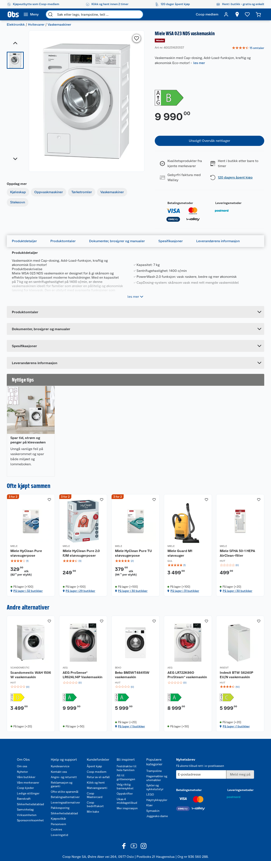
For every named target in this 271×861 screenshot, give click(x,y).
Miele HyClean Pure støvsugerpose (26, 553)
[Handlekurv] (258, 14)
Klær (149, 805)
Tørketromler (81, 192)
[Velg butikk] (237, 14)
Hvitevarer (36, 24)
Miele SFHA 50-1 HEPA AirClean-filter (237, 553)
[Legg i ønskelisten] (136, 38)
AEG (65, 667)
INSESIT (224, 667)
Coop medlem (96, 771)
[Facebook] (124, 846)
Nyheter (22, 771)
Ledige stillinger (28, 793)
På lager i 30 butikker (133, 591)
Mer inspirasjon (127, 808)
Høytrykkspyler (156, 800)
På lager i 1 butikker (131, 726)
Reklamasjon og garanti (61, 784)
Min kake (93, 811)
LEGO (150, 794)
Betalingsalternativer (65, 797)
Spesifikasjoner (170, 241)
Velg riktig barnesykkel (125, 786)
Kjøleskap (18, 192)
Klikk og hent (96, 782)
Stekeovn (17, 202)
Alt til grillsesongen (126, 777)
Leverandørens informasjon (218, 241)
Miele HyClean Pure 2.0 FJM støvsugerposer (81, 553)
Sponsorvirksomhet (30, 820)
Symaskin (152, 810)
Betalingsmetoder (180, 203)
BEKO (118, 667)
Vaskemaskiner (59, 24)
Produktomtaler (63, 241)
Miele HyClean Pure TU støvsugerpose (133, 553)
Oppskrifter (125, 793)
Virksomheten (26, 815)
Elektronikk (16, 24)
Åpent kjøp (94, 766)
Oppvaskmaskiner (48, 192)
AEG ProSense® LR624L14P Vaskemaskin (82, 675)
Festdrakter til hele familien (126, 768)
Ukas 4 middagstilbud (127, 801)
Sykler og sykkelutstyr (154, 787)
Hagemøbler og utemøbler (156, 778)
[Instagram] (143, 846)
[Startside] (13, 14)
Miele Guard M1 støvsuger (179, 553)
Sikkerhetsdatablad (30, 804)
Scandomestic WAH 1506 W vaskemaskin (30, 675)
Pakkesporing (60, 807)
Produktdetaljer (24, 241)
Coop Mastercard (94, 795)
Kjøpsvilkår (58, 818)
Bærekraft (24, 798)
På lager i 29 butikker (80, 591)
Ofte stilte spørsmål (64, 791)
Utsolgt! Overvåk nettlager (209, 141)
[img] (30, 560)
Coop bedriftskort (95, 804)
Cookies (56, 829)
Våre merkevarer (28, 782)
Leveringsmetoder (228, 203)
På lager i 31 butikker (184, 591)
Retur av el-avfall (98, 777)
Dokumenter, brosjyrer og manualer (117, 241)
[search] (50, 14)
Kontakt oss (59, 771)
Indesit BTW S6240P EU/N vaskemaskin (236, 675)
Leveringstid (59, 835)
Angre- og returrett (64, 777)
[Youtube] (134, 846)
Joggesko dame (157, 816)
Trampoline (154, 771)
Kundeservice (60, 766)
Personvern (58, 824)
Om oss (22, 766)
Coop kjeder (25, 788)
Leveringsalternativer (65, 802)
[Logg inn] (226, 14)
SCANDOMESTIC (19, 667)
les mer (199, 63)
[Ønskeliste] (247, 14)
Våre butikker (26, 777)
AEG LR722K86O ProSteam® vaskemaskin (187, 675)
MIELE (14, 546)
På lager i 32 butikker (28, 591)
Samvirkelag (25, 809)
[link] (248, 48)
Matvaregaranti (97, 788)
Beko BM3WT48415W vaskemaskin (132, 675)
